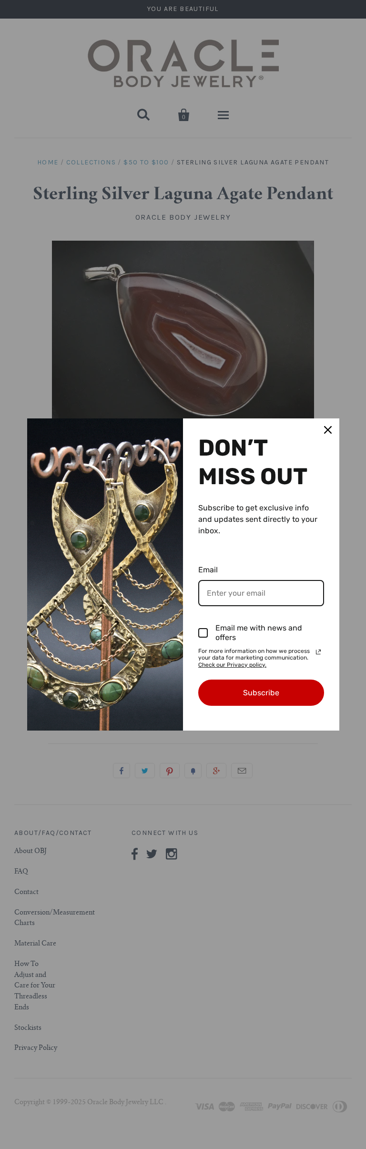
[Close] (327, 429)
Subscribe (261, 692)
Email (208, 569)
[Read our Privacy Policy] (318, 652)
